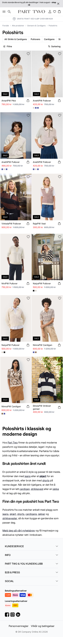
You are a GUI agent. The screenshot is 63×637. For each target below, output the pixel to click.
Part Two (13, 442)
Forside (5, 25)
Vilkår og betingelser (42, 626)
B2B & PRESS (12, 572)
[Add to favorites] (28, 53)
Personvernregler (18, 626)
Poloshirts (53, 25)
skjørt (13, 514)
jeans (28, 476)
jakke (56, 489)
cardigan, (25, 489)
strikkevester (9, 518)
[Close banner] (58, 3)
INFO (8, 554)
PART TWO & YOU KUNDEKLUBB (24, 563)
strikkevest (37, 489)
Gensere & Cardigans (36, 25)
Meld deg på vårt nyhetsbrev (18, 530)
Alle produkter (18, 25)
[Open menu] (3, 11)
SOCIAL (9, 581)
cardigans (31, 514)
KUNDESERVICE (14, 546)
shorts (45, 480)
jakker (41, 514)
